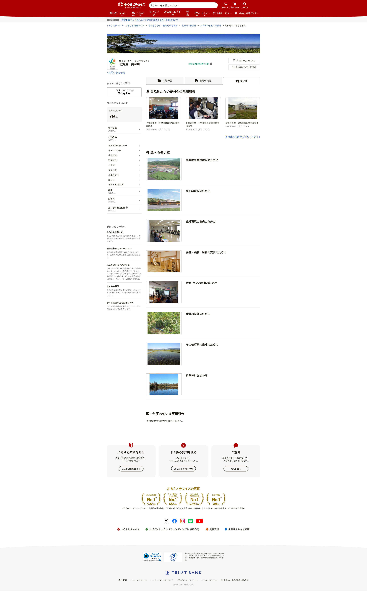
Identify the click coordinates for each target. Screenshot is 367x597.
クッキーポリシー (209, 580)
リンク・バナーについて (162, 580)
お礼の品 (117, 13)
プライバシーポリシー (187, 580)
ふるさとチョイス (130, 529)
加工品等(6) (114, 175)
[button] (211, 63)
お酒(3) (111, 165)
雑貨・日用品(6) (116, 184)
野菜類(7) (112, 160)
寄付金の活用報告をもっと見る (241, 137)
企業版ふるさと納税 (239, 529)
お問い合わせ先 (117, 72)
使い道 (201, 13)
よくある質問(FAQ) (183, 469)
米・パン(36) (114, 150)
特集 (188, 13)
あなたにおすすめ (172, 13)
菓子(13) (112, 170)
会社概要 (123, 580)
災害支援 (214, 529)
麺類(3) (111, 180)
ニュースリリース (138, 580)
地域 (138, 13)
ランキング (154, 13)
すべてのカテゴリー (117, 145)
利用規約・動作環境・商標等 (234, 580)
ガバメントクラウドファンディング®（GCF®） (174, 529)
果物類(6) (112, 155)
